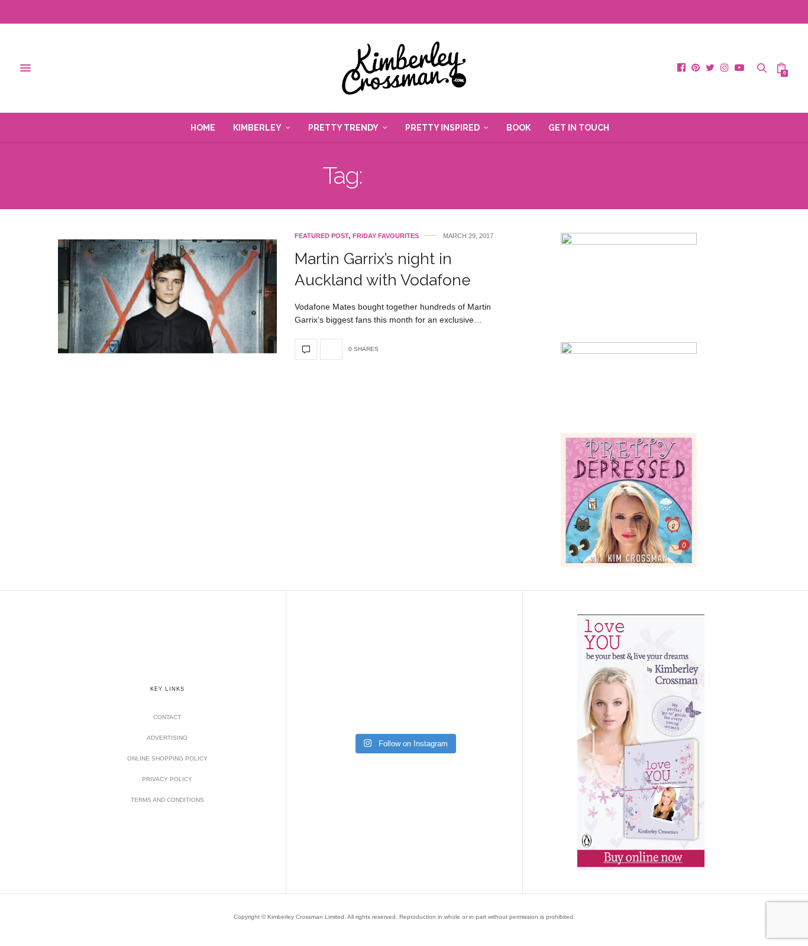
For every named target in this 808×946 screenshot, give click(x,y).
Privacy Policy (167, 779)
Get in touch (578, 127)
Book (518, 127)
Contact (167, 717)
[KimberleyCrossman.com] (404, 68)
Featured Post (322, 236)
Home (202, 127)
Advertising (167, 737)
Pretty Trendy (343, 127)
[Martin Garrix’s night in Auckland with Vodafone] (167, 296)
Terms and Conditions (167, 800)
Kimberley (257, 127)
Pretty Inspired (442, 127)
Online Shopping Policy (167, 758)
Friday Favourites (386, 236)
